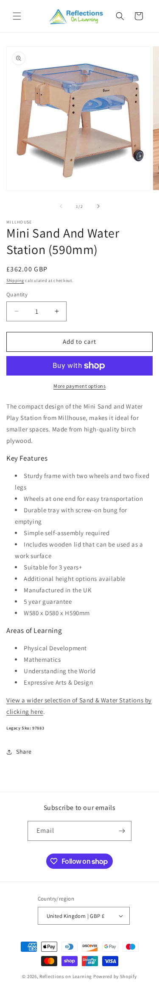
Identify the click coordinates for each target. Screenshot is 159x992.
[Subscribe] (121, 831)
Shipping (15, 280)
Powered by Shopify (115, 976)
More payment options (79, 386)
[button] (17, 16)
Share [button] (24, 751)
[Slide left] (61, 206)
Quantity (17, 294)
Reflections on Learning (65, 976)
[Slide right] (98, 206)
